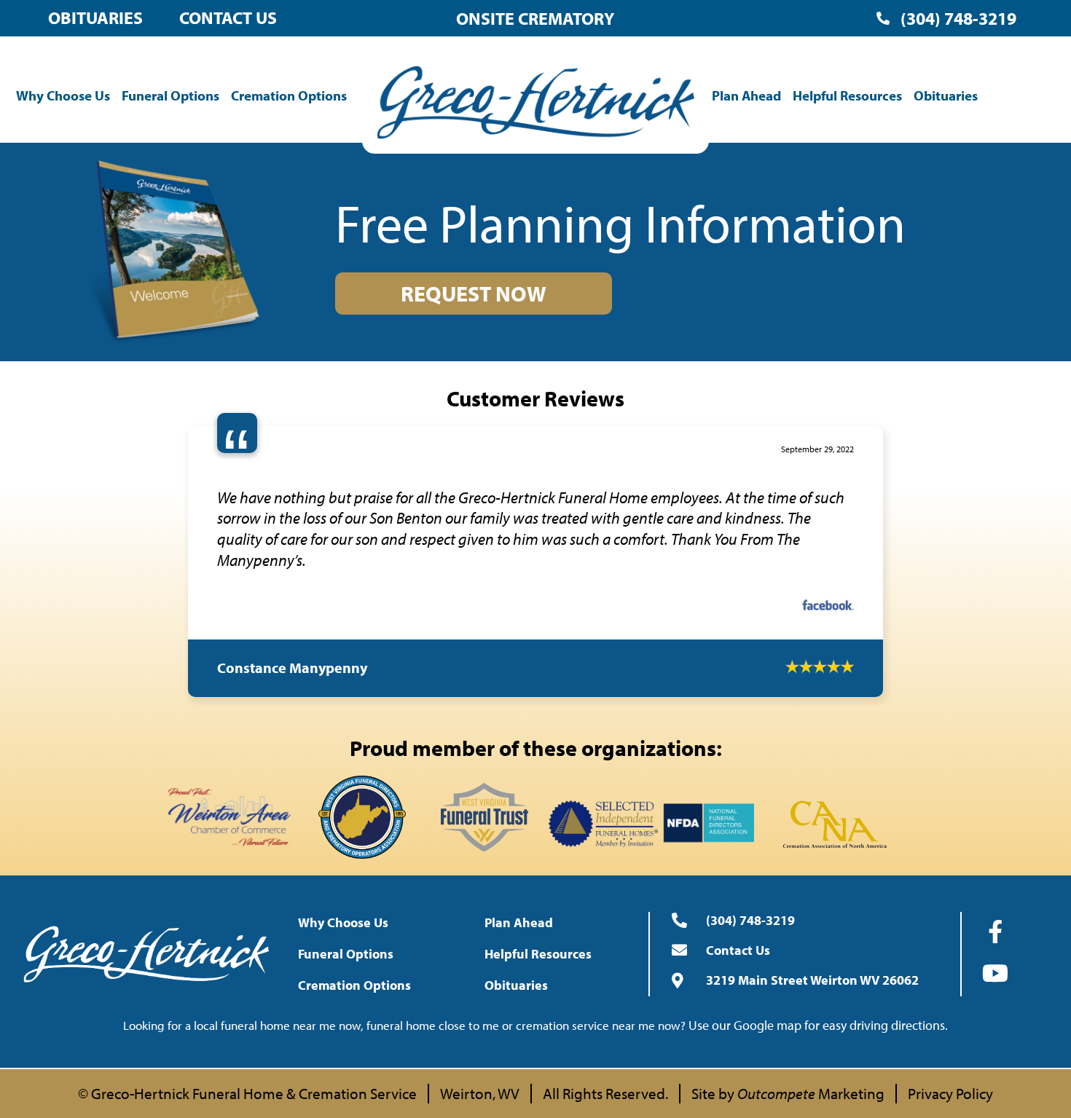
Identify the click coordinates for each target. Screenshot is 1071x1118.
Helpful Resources (847, 95)
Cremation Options (289, 95)
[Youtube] (995, 1000)
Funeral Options (170, 95)
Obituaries (95, 17)
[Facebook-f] (995, 959)
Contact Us (228, 17)
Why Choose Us (63, 95)
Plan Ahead (746, 95)
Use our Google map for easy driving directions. (818, 1052)
